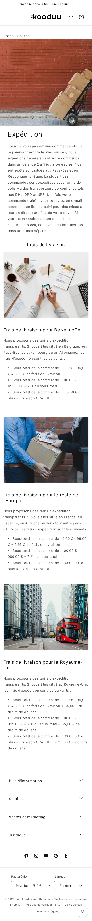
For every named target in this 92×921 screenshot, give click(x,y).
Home (7, 36)
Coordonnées (73, 904)
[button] (9, 17)
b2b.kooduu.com (27, 899)
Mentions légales (48, 911)
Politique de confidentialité (42, 904)
